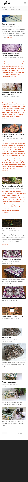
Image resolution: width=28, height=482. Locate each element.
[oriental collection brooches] (12, 128)
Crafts (10, 57)
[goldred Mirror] (12, 311)
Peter (18, 26)
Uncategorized (13, 230)
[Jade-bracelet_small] (12, 180)
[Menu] (25, 3)
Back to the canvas (8, 24)
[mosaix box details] (12, 376)
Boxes (13, 261)
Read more (9, 37)
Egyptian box (6, 337)
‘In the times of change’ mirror (12, 316)
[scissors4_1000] (12, 223)
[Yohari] (11, 3)
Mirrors (13, 318)
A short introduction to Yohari (12, 186)
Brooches (13, 138)
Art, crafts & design (8, 228)
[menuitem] (22, 3)
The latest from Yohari (8, 8)
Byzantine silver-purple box (11, 259)
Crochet (14, 57)
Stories (17, 57)
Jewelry (17, 138)
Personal (13, 188)
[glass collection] (12, 87)
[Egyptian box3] (12, 332)
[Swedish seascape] (12, 18)
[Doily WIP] (12, 48)
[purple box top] (12, 253)
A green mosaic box (9, 382)
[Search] (22, 3)
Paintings (13, 26)
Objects (17, 261)
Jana (22, 57)
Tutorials (21, 138)
